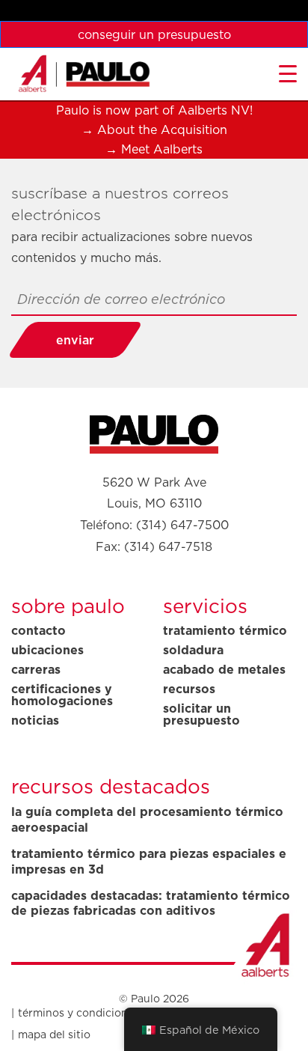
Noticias (35, 720)
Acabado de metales (224, 669)
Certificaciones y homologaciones (62, 694)
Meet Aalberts (162, 149)
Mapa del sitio (54, 1034)
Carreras (36, 669)
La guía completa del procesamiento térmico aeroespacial (147, 819)
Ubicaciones (47, 650)
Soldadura (193, 650)
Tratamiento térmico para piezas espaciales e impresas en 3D (148, 861)
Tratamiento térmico (225, 630)
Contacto (38, 630)
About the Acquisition (162, 129)
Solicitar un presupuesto (201, 714)
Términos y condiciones (78, 1013)
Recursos (189, 688)
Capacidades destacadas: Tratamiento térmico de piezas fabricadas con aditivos (150, 903)
